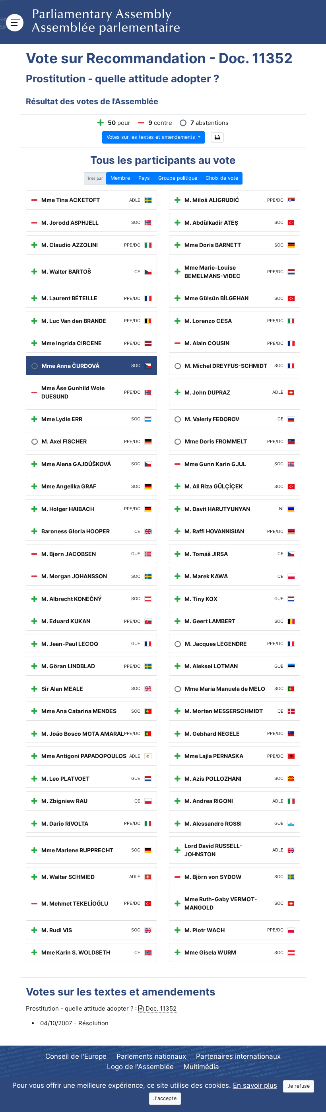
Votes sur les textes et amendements (152, 137)
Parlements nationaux (151, 1056)
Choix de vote (222, 178)
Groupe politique (177, 178)
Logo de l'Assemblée (140, 1067)
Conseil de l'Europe (76, 1056)
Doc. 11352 (161, 1008)
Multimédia (201, 1067)
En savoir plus (255, 1085)
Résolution (93, 1023)
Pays (144, 178)
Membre (120, 178)
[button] (217, 137)
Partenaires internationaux (238, 1056)
